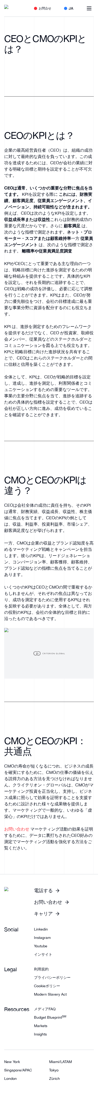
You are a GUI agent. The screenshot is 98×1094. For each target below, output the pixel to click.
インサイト (43, 954)
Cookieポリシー (47, 986)
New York (12, 1062)
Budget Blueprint (50, 1017)
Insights (40, 1034)
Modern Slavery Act (50, 994)
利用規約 (41, 969)
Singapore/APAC (18, 1070)
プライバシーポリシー (52, 977)
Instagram (42, 938)
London (10, 1078)
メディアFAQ (45, 1009)
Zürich (54, 1078)
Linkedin (41, 929)
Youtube (40, 946)
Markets (40, 1026)
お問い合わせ (16, 829)
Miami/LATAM (60, 1062)
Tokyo (54, 1070)
